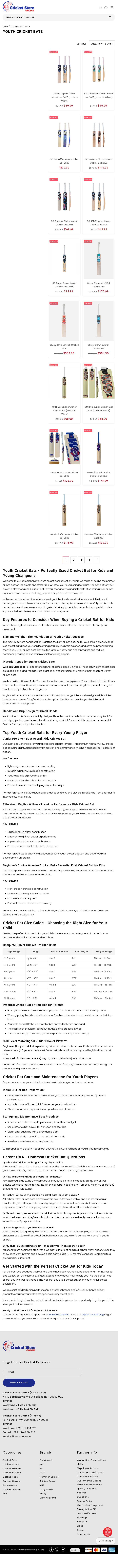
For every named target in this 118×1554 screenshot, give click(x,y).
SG (41, 1464)
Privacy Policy (84, 1501)
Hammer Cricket (49, 1476)
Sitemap (82, 1517)
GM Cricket (46, 1460)
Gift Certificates (86, 1513)
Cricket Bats (10, 1460)
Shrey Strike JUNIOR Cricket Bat (64, 346)
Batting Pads (10, 1476)
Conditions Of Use (87, 1476)
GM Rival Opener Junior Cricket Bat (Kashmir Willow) (64, 410)
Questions (83, 1496)
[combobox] (59, 17)
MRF (42, 1485)
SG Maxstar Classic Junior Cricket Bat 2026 (98, 161)
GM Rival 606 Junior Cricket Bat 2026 (98, 536)
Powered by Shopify (35, 1549)
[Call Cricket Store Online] (100, 7)
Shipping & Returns (88, 1468)
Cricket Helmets (12, 1468)
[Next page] (97, 560)
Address (81, 1492)
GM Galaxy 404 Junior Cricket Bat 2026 (98, 474)
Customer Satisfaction (90, 1472)
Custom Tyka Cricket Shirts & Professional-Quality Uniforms (89, 1484)
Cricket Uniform (12, 1489)
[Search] (110, 17)
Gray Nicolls (46, 1489)
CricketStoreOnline (58, 1314)
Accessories (10, 1485)
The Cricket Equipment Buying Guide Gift (90, 1507)
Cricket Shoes (11, 1464)
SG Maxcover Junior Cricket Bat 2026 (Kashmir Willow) (98, 95)
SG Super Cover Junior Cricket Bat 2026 (64, 285)
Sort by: (81, 43)
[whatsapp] (108, 1532)
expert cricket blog (93, 1314)
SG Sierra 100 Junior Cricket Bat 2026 (64, 161)
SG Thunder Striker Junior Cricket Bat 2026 (64, 223)
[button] (112, 7)
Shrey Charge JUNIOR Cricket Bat (98, 285)
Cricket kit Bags (12, 1472)
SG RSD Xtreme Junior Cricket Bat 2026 (98, 223)
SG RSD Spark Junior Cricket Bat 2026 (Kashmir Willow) (64, 97)
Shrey (43, 1493)
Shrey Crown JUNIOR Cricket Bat (98, 346)
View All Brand (48, 1497)
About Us (82, 1521)
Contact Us (83, 1534)
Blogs (80, 1525)
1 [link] (65, 559)
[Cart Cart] (106, 7)
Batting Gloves (11, 1481)
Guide (80, 1530)
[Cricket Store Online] (19, 1346)
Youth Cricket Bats (20, 26)
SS (41, 1468)
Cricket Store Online (18, 1549)
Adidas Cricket (48, 1481)
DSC (42, 1472)
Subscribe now (19, 1382)
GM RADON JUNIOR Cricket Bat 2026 (64, 474)
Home (5, 26)
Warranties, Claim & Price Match (91, 1462)
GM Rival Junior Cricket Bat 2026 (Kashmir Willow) (98, 408)
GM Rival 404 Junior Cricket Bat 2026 (64, 536)
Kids (5, 1493)
